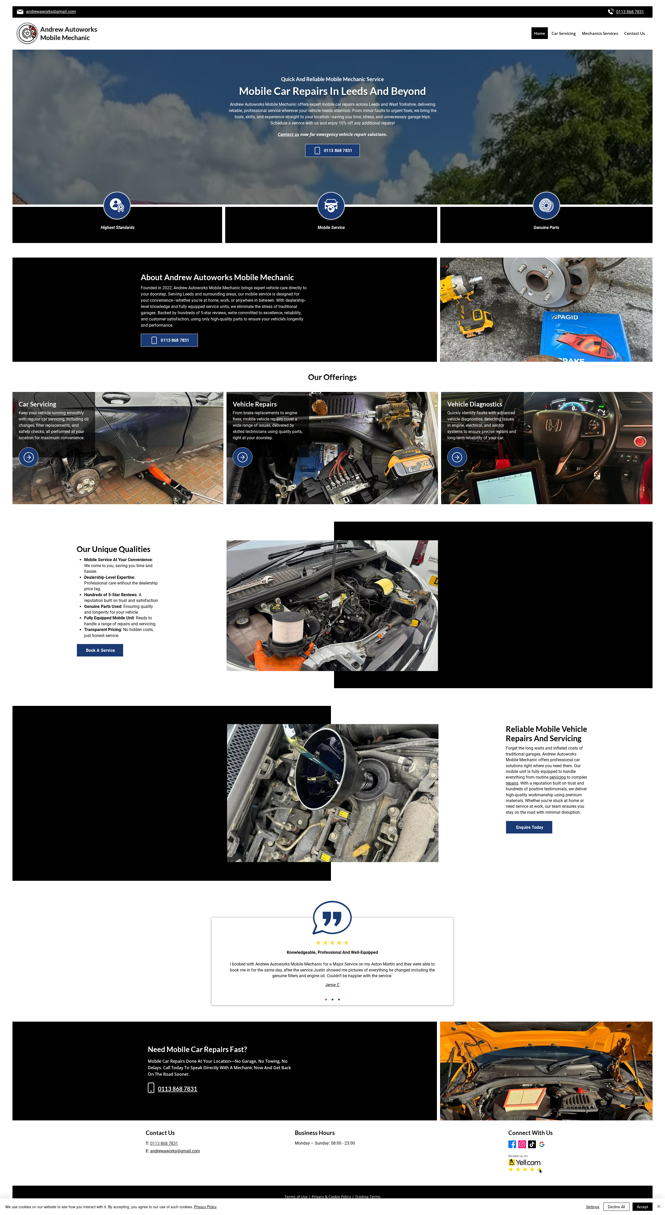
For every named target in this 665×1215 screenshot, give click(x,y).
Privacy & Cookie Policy (331, 1196)
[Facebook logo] (512, 1144)
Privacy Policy (205, 1206)
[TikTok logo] (532, 1144)
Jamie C (332, 984)
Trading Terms (368, 1196)
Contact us (288, 134)
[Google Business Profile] (542, 1144)
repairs (512, 783)
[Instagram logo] (522, 1144)
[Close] (659, 1207)
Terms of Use (296, 1196)
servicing (557, 777)
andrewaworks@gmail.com (51, 11)
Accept (642, 1206)
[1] (326, 999)
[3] (339, 999)
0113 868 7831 (630, 11)
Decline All (616, 1206)
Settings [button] (592, 1206)
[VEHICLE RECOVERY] (457, 457)
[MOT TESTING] (242, 457)
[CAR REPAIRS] (28, 457)
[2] (332, 999)
